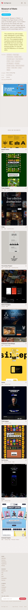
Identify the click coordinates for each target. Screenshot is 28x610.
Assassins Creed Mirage (8, 343)
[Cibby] (14, 209)
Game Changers (5, 304)
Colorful (8, 77)
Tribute (8, 67)
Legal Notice (15, 606)
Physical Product (15, 539)
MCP (2, 576)
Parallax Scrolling (10, 65)
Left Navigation (10, 63)
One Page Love (7, 3)
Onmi (2, 499)
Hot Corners (4, 460)
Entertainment (10, 56)
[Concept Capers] (14, 519)
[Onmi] (14, 480)
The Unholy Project (6, 266)
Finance (3, 306)
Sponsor (3, 580)
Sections (3, 560)
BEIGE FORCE (5, 149)
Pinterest (3, 590)
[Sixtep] (14, 364)
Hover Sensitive (19, 59)
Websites (3, 558)
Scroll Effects (9, 75)
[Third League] (14, 403)
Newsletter (4, 578)
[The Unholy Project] (14, 247)
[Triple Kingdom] (14, 170)
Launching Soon (10, 228)
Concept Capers (6, 538)
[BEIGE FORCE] (14, 141)
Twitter (3, 585)
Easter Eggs (16, 54)
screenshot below (17, 39)
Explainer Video (18, 56)
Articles (3, 565)
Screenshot (6, 14)
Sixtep (3, 382)
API (2, 574)
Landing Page (12, 72)
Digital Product (7, 461)
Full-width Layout (10, 59)
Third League (5, 421)
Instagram (3, 587)
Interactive (17, 61)
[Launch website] (26, 149)
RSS (2, 592)
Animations (9, 54)
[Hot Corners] (14, 442)
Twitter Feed (14, 67)
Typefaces (3, 563)
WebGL (8, 69)
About (25, 606)
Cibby (3, 227)
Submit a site (4, 570)
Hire (2, 572)
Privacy (21, 606)
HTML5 (8, 61)
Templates (3, 562)
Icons (13, 61)
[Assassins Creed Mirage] (14, 325)
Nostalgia (17, 63)
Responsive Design (20, 65)
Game (7, 72)
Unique (19, 67)
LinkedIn (3, 589)
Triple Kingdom (5, 188)
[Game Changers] (14, 286)
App (2, 228)
